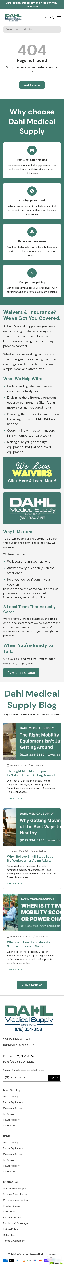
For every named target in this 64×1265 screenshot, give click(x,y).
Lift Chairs (8, 1114)
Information (9, 1125)
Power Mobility (11, 1119)
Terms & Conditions (14, 1240)
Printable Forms (12, 1217)
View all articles (32, 985)
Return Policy (10, 1229)
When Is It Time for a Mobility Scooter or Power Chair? (28, 944)
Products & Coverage (15, 1223)
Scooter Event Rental (15, 1194)
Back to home (32, 85)
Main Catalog (10, 1096)
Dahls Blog (9, 1235)
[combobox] (32, 29)
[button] (52, 17)
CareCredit (9, 1211)
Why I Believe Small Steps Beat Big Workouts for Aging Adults (30, 858)
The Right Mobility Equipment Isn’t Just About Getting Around (31, 773)
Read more (13, 797)
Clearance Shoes (12, 1108)
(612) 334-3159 (24, 1056)
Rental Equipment (13, 1102)
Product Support (13, 1206)
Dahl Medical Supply (14, 1188)
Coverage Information (15, 1200)
